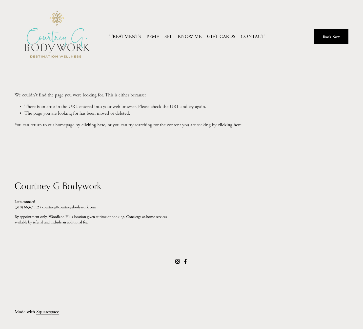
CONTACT (252, 37)
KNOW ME (190, 37)
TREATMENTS (125, 37)
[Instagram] (177, 261)
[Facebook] (185, 261)
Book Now (331, 37)
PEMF (152, 37)
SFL (168, 37)
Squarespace (47, 312)
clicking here (93, 125)
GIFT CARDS (221, 37)
